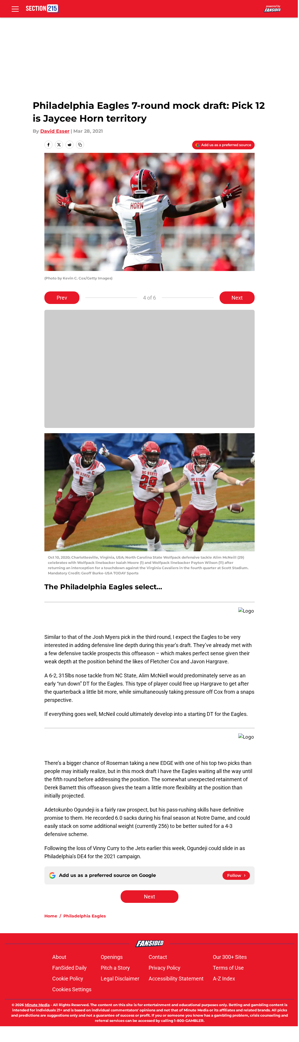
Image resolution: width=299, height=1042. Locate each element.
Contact (158, 957)
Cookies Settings (71, 989)
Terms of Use (228, 968)
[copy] (80, 145)
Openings (112, 957)
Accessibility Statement (176, 978)
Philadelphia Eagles (84, 916)
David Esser (54, 131)
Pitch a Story (115, 968)
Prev (62, 298)
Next (237, 298)
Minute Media (37, 1005)
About (59, 957)
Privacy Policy (164, 968)
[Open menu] (15, 8)
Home (50, 916)
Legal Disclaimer (120, 978)
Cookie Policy (67, 978)
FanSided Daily (69, 968)
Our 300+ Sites (230, 957)
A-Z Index (224, 978)
